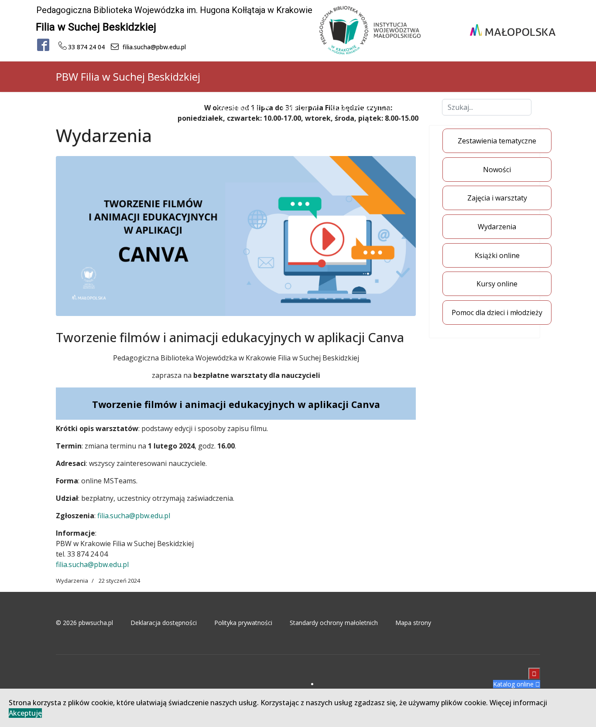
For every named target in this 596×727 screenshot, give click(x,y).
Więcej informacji (518, 702)
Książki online (497, 255)
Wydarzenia (497, 226)
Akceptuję (25, 713)
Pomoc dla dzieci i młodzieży (497, 312)
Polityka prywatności (243, 622)
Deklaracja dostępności (163, 622)
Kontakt (417, 107)
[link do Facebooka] (43, 45)
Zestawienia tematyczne (497, 141)
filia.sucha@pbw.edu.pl (133, 515)
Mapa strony (413, 622)
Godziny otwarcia (361, 107)
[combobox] (486, 107)
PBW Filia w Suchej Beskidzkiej (128, 76)
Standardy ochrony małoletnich (334, 622)
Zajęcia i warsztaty (497, 198)
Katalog (295, 107)
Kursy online (496, 284)
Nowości (497, 169)
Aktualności (184, 107)
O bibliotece (238, 107)
